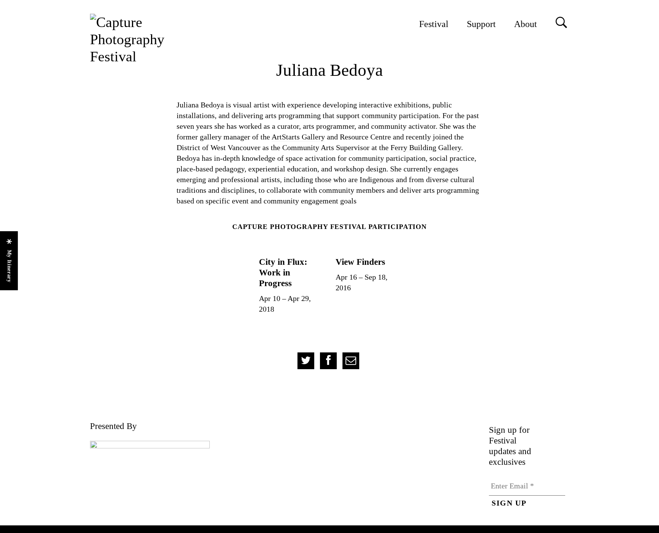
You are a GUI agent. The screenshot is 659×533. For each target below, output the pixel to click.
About (525, 24)
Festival (433, 24)
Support (481, 24)
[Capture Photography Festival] (153, 39)
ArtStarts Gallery (298, 137)
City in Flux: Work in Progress (283, 272)
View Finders (360, 262)
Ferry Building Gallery (426, 147)
